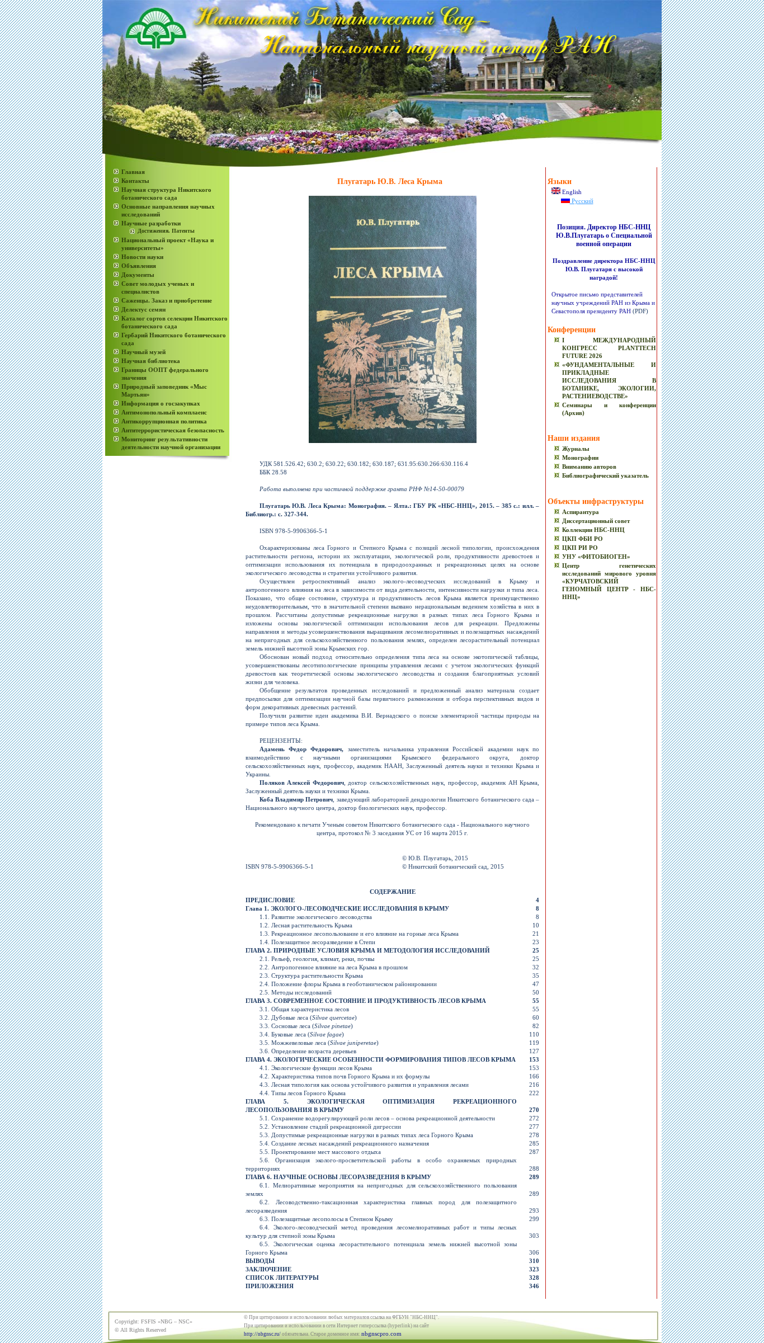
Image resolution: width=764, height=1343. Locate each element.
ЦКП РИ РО (580, 547)
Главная (133, 171)
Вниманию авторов (589, 466)
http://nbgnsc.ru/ (262, 1334)
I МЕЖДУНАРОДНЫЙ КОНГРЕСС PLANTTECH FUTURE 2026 (609, 348)
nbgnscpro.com (381, 1333)
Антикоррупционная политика (164, 421)
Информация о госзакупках (160, 403)
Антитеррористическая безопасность (172, 430)
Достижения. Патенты (166, 231)
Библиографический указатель (605, 475)
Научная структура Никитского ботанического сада (166, 193)
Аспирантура (580, 511)
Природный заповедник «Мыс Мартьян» (164, 390)
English (571, 192)
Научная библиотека (150, 360)
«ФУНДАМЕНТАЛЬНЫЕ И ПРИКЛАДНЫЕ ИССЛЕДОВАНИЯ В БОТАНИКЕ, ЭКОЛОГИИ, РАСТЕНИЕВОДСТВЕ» (609, 380)
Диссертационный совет (596, 520)
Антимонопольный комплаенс (164, 412)
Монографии (580, 457)
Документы (137, 274)
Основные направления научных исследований (168, 210)
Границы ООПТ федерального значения (165, 373)
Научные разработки (151, 223)
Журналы (575, 448)
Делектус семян (143, 309)
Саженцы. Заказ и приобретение (166, 300)
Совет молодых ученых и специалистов (157, 287)
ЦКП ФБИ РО (582, 538)
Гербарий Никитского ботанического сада (173, 339)
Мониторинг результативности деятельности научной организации (170, 443)
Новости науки (142, 256)
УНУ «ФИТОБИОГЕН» (596, 556)
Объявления (138, 265)
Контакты (135, 180)
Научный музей (143, 351)
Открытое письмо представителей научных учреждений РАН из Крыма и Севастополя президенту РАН (603, 302)
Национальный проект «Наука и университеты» (167, 244)
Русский (581, 200)
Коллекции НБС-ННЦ (593, 529)
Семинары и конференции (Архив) (609, 409)
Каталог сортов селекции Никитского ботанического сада (174, 322)
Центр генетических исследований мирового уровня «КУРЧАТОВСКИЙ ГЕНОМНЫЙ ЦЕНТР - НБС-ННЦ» (609, 581)
